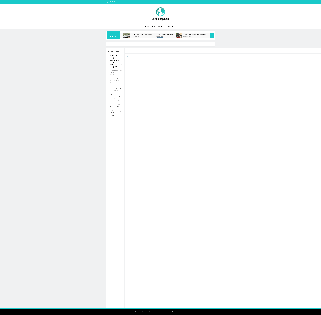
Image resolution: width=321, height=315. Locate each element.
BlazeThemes (175, 311)
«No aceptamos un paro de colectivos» (195, 34)
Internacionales (149, 26)
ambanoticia (114, 70)
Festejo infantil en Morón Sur (164, 34)
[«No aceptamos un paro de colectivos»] (179, 36)
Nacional (169, 26)
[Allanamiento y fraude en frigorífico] (126, 36)
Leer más (112, 115)
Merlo (160, 26)
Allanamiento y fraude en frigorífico (141, 34)
